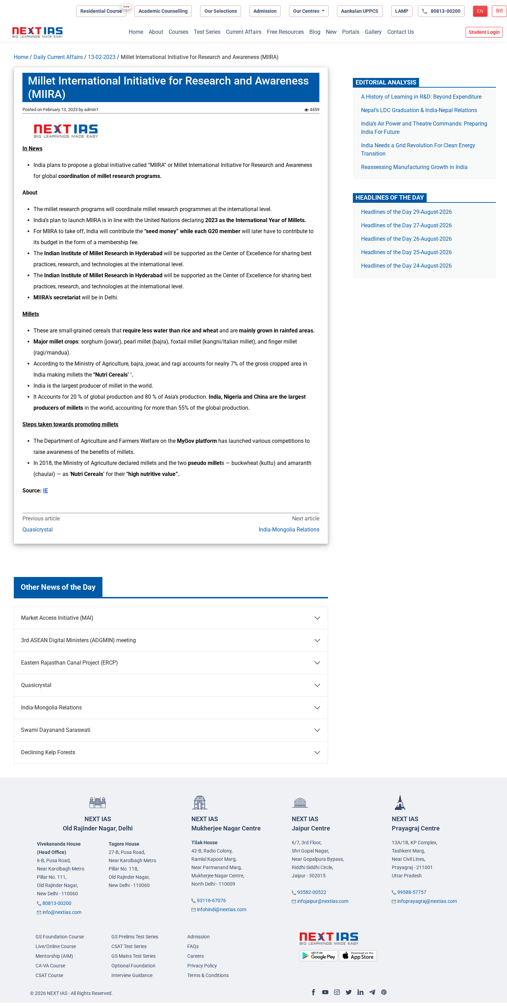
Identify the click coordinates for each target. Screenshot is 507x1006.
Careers (195, 956)
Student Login (484, 32)
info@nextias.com (61, 912)
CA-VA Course (50, 965)
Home (136, 32)
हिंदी (499, 11)
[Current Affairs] (37, 32)
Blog (314, 32)
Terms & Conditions (208, 975)
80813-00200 (56, 903)
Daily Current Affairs (58, 57)
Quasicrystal (37, 529)
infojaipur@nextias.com (322, 901)
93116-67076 (211, 900)
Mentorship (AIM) (54, 956)
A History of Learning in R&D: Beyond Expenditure (421, 96)
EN (480, 11)
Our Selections (221, 11)
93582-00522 (311, 892)
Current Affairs (243, 32)
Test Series (207, 32)
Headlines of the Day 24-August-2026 (406, 265)
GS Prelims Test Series (134, 936)
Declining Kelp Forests (48, 752)
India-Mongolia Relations (289, 529)
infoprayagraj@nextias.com (427, 901)
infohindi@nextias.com (221, 909)
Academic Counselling (163, 11)
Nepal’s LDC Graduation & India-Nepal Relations (419, 110)
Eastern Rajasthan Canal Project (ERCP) (69, 662)
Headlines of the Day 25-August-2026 (406, 252)
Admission (265, 11)
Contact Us (400, 32)
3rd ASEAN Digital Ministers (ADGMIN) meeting (78, 640)
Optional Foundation (133, 965)
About (156, 32)
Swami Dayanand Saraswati (55, 730)
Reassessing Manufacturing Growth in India (414, 167)
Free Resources (285, 32)
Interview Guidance (131, 975)
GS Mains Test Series (133, 956)
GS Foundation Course (60, 936)
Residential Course (101, 11)
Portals (350, 32)
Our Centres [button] (306, 11)
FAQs (193, 946)
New (331, 32)
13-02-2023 (102, 57)
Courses (178, 32)
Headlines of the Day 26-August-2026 (406, 239)
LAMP (401, 11)
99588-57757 (411, 892)
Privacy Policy (202, 965)
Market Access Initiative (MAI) (57, 618)
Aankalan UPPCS (359, 11)
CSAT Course (49, 975)
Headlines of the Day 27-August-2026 (406, 225)
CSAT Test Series (129, 946)
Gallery (373, 32)
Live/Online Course (56, 946)
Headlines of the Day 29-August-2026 (406, 212)
